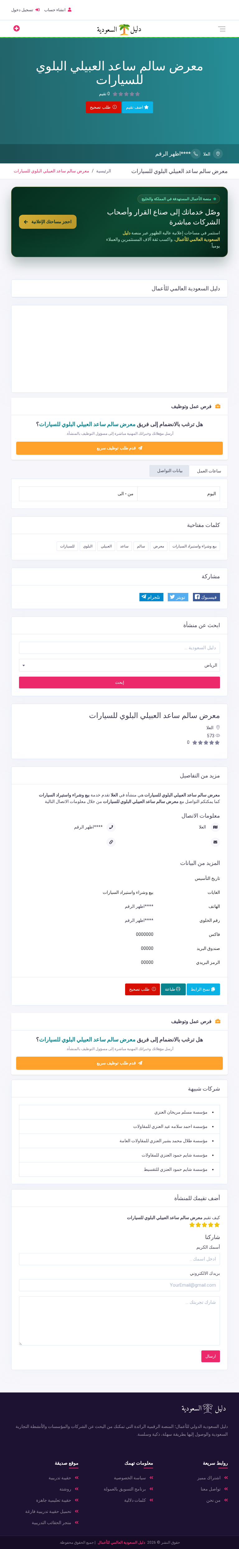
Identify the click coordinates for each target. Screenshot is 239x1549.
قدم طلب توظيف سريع (117, 448)
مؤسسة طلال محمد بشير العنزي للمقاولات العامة (164, 1140)
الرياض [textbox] (210, 665)
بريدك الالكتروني (205, 1273)
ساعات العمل (209, 470)
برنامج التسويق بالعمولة (125, 1488)
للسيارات (67, 546)
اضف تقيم (135, 107)
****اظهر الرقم (173, 153)
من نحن (214, 1500)
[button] (206, 597)
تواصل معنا (211, 1488)
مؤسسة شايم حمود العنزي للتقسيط (176, 1169)
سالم (141, 546)
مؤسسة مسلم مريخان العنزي (181, 1112)
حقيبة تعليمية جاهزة (54, 1500)
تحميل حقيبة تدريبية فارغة (48, 1511)
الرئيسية (103, 170)
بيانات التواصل (170, 470)
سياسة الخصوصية (130, 1477)
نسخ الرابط (201, 989)
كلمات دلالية (135, 1500)
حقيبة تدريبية (60, 1477)
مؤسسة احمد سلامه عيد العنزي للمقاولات (170, 1126)
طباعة (170, 989)
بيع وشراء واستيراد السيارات (194, 546)
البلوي (87, 546)
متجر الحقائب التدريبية (52, 1522)
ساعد (124, 546)
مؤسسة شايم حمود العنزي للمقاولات (175, 1154)
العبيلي (106, 546)
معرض (158, 546)
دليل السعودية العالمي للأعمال (121, 1542)
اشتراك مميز (209, 1477)
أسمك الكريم (208, 1247)
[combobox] (119, 665)
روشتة (65, 1488)
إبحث (119, 682)
